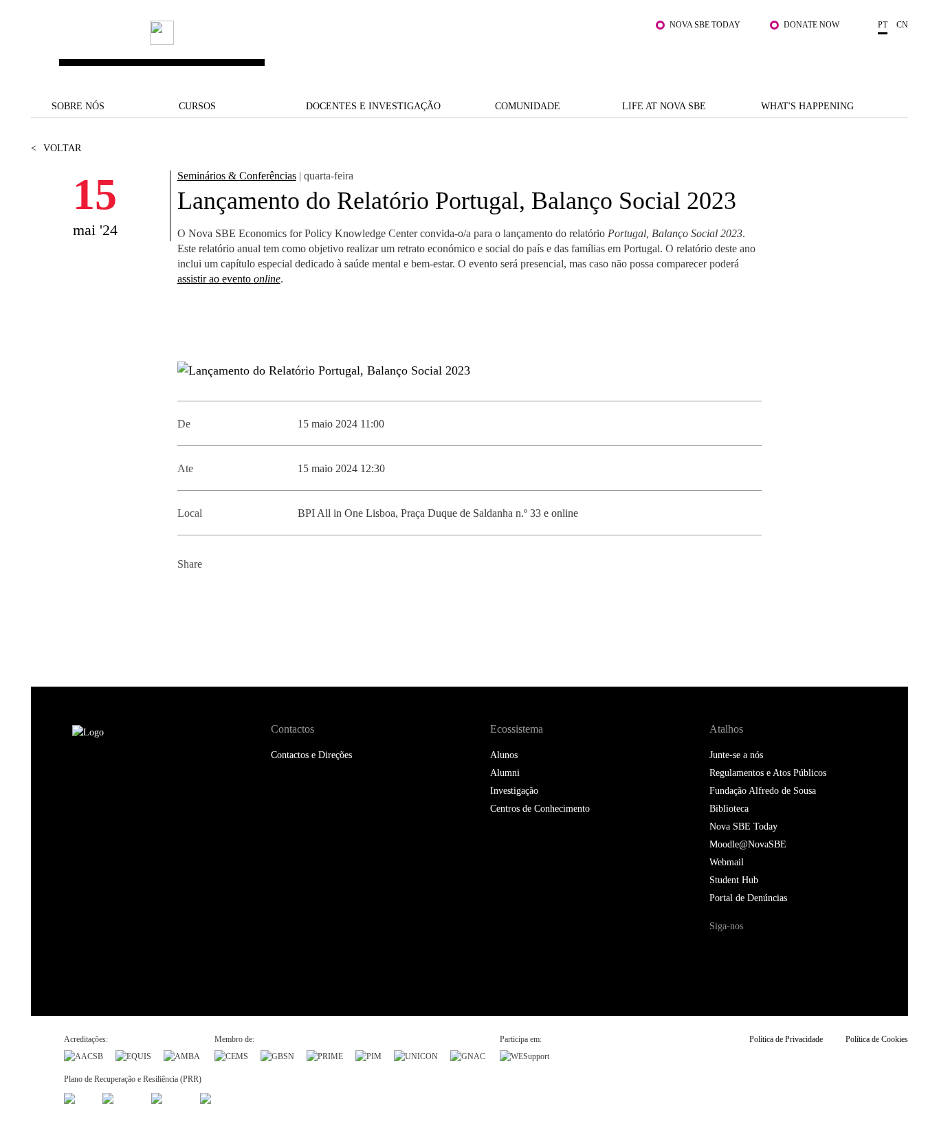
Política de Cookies (877, 1039)
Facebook (189, 598)
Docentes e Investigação (373, 106)
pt (882, 25)
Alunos (504, 755)
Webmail (726, 862)
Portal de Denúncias (748, 898)
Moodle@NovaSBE (747, 844)
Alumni (505, 773)
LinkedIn (251, 598)
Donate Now (811, 25)
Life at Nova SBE (664, 106)
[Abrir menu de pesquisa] (894, 55)
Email (282, 598)
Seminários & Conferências (236, 175)
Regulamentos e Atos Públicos (767, 773)
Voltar (56, 148)
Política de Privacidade (786, 1039)
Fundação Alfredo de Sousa (762, 791)
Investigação (514, 791)
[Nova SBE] (394, 49)
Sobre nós (78, 106)
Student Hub (733, 880)
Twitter (220, 598)
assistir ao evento (228, 279)
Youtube (833, 952)
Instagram (777, 952)
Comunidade (527, 106)
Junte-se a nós (736, 755)
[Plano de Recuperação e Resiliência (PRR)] (120, 1097)
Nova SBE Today (705, 25)
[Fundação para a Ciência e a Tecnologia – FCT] (77, 1097)
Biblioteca (729, 808)
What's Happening (807, 106)
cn (902, 25)
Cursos (197, 106)
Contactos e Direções (311, 755)
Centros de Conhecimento (540, 808)
